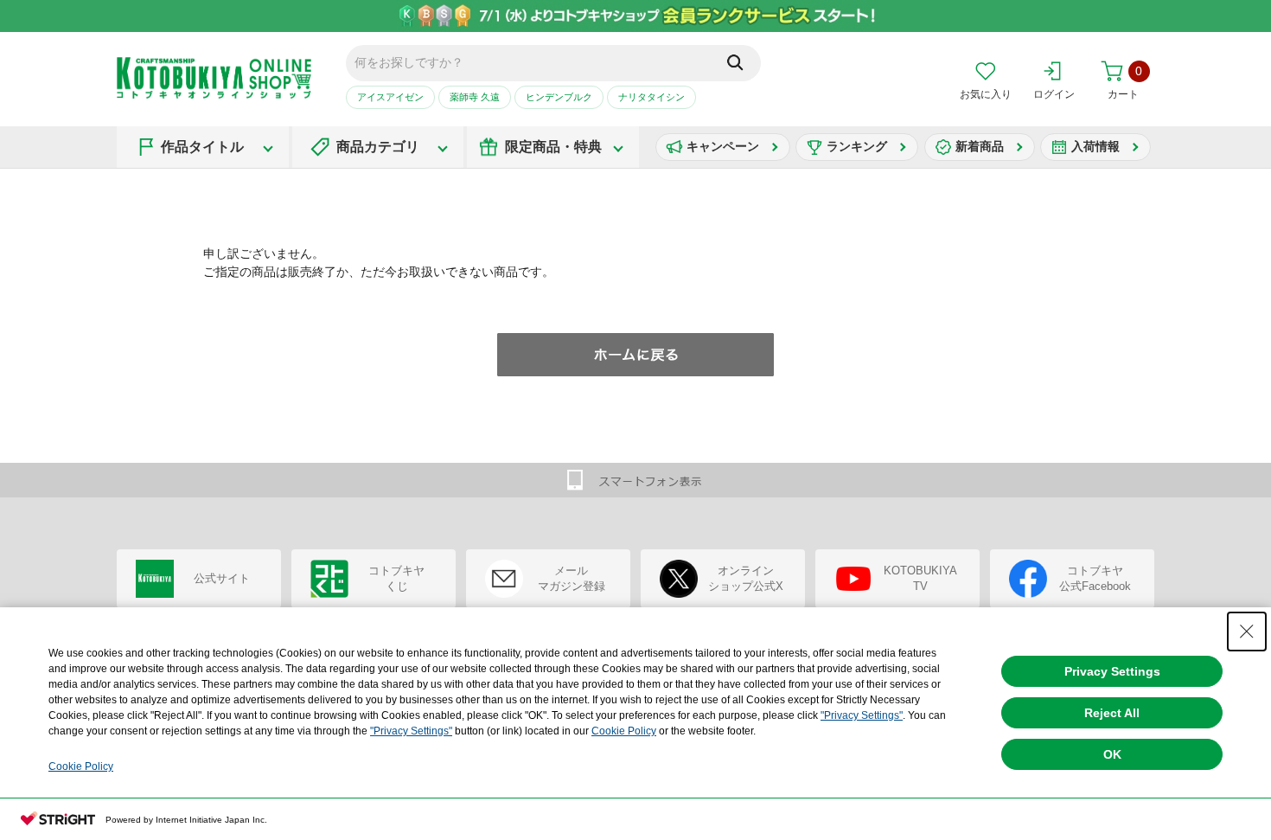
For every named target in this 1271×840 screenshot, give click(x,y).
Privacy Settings (1112, 671)
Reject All (1112, 713)
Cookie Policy (623, 731)
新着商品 (979, 146)
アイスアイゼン (390, 97)
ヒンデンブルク (559, 97)
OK (1112, 754)
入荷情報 (1095, 146)
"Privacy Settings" (862, 715)
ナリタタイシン (651, 97)
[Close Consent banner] (1247, 631)
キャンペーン (723, 146)
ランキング (857, 146)
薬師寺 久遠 (475, 97)
